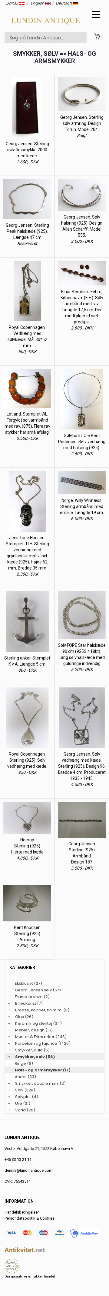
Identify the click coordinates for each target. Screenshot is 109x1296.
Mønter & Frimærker (34, 1037)
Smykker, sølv (30, 1057)
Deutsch (64, 3)
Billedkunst (25, 1003)
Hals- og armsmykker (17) (43, 1070)
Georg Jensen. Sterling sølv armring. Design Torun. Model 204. (82, 123)
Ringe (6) (24, 1063)
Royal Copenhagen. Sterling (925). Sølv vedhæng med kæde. (27, 760)
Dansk (12, 3)
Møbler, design (30, 1030)
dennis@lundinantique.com (28, 1170)
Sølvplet (23, 1097)
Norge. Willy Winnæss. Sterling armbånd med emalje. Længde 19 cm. (82, 506)
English (38, 3)
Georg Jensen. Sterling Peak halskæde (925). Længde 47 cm (27, 231)
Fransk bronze (29, 997)
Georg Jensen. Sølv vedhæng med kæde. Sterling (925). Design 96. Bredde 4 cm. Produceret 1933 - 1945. (82, 766)
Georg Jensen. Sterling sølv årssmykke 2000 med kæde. (27, 149)
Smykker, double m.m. (37, 1083)
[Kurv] (97, 36)
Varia (20, 1110)
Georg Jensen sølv (33, 990)
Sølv (19, 1090)
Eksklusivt (24, 983)
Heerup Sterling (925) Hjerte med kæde (27, 845)
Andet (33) (25, 1077)
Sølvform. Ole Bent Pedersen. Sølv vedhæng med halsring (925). (81, 441)
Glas (19, 1017)
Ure (18, 1103)
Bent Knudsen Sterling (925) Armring (27, 933)
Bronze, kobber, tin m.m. (38, 1010)
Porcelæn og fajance (36, 1043)
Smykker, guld (29, 1050)
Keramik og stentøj (33, 1023)
